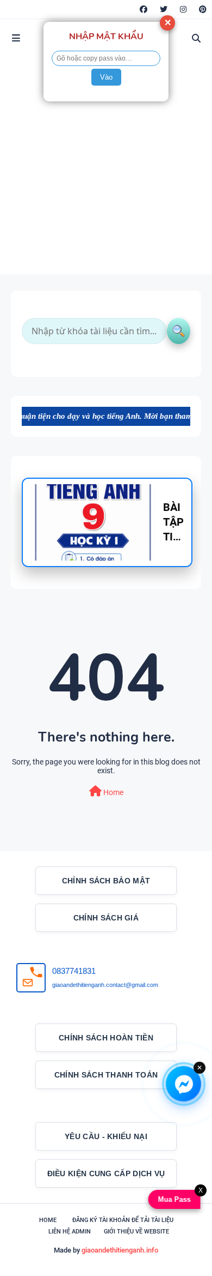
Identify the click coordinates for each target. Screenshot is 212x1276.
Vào (106, 77)
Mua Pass (175, 1199)
